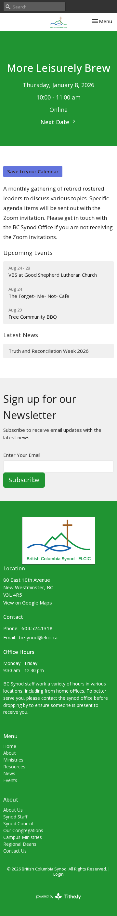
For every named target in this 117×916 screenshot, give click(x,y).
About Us (13, 810)
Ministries (13, 760)
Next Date (55, 122)
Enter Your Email (21, 455)
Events (10, 780)
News (9, 773)
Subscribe (24, 479)
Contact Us (15, 851)
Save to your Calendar (32, 171)
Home (9, 746)
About (9, 753)
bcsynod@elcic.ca (38, 637)
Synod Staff (15, 817)
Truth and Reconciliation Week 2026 (48, 351)
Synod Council (18, 823)
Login (58, 874)
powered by (55, 901)
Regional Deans (19, 844)
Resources (14, 766)
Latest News (20, 335)
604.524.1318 (37, 628)
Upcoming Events (28, 253)
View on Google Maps (27, 602)
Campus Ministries (22, 837)
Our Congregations (23, 830)
